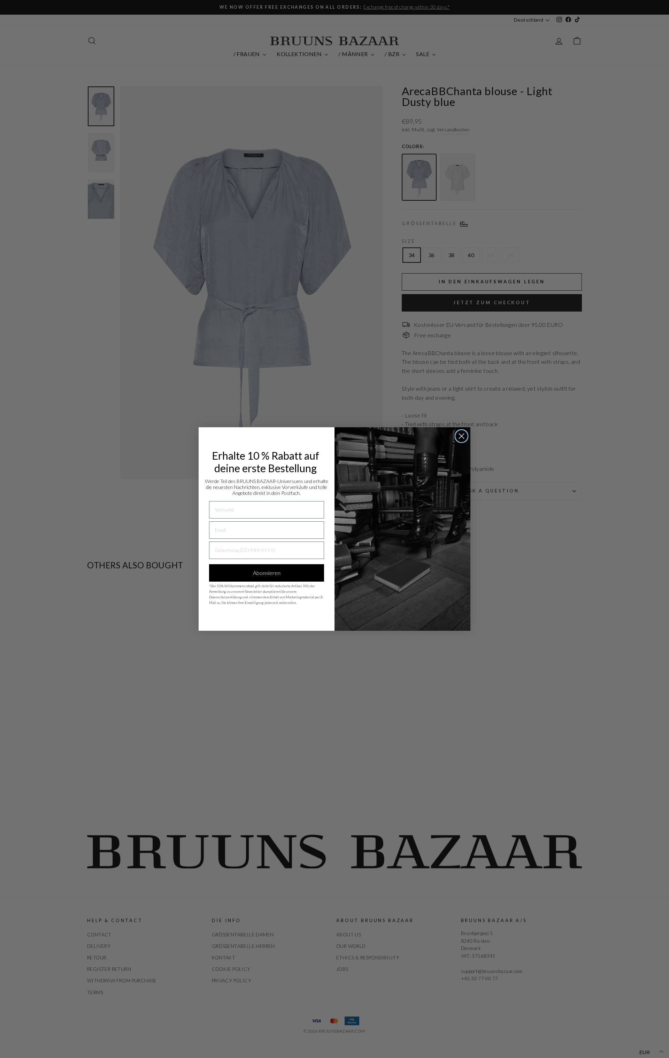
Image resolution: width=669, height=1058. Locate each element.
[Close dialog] (461, 436)
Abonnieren (266, 572)
